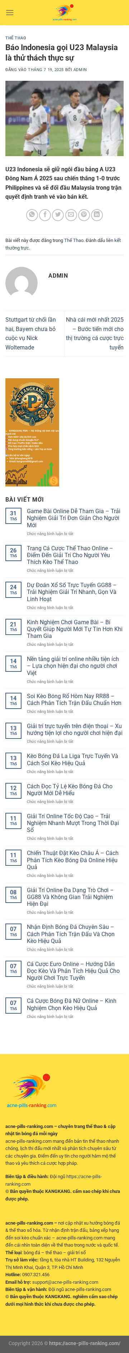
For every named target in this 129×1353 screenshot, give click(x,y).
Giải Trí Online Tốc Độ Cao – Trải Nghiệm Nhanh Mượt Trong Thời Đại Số (73, 823)
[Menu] (9, 12)
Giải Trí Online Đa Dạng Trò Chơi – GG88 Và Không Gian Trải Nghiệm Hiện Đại (70, 897)
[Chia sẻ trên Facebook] (45, 215)
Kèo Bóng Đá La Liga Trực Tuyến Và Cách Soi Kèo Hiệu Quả (72, 759)
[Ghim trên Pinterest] (84, 215)
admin (80, 69)
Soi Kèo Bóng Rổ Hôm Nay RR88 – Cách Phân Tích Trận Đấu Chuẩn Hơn (74, 699)
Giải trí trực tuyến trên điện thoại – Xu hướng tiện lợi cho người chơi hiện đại (75, 729)
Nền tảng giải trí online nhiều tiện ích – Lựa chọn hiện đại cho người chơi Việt (73, 666)
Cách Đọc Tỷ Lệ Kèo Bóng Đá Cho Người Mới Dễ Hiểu (70, 790)
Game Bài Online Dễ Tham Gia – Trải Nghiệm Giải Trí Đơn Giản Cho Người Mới (73, 518)
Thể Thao (15, 38)
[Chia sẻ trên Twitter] (58, 215)
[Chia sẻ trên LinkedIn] (97, 215)
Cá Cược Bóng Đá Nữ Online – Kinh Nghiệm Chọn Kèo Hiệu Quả (71, 1004)
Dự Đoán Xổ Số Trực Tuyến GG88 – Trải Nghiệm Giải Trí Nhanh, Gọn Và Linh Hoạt (72, 592)
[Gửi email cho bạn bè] (71, 215)
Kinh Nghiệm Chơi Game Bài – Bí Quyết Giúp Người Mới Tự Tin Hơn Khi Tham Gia (75, 629)
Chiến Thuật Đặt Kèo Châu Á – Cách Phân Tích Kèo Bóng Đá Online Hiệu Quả (73, 860)
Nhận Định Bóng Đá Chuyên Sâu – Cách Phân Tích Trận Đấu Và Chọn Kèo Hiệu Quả (71, 934)
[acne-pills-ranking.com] (64, 12)
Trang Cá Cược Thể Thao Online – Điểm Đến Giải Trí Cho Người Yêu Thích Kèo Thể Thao (70, 555)
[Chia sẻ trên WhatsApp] (32, 215)
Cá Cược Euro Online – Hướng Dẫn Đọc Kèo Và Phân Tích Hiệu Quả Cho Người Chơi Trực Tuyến (73, 971)
